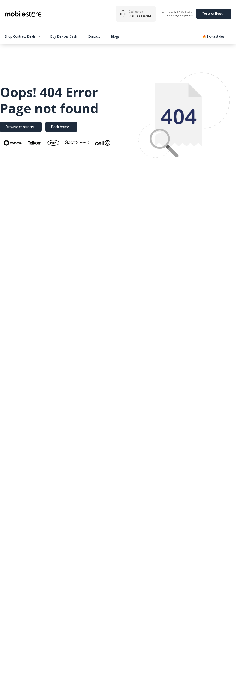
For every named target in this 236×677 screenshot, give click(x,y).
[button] (27, 36)
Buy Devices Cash (63, 36)
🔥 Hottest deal (213, 36)
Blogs (115, 36)
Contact (94, 36)
